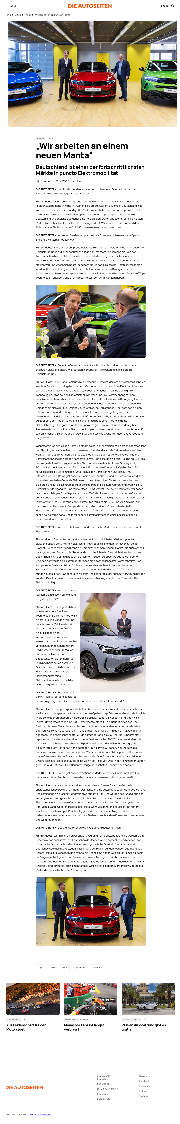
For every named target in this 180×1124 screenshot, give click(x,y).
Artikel (28, 14)
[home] (90, 5)
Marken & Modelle (131, 1020)
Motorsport (14, 1020)
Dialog (18, 14)
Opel (41, 967)
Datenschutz (103, 1098)
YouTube (143, 1095)
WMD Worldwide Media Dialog (41, 1115)
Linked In (143, 1091)
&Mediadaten (104, 1078)
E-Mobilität (97, 967)
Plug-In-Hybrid (80, 967)
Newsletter (145, 1076)
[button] (11, 6)
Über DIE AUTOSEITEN (108, 1089)
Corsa (52, 967)
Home (8, 14)
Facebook (144, 1081)
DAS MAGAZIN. (104, 1084)
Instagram (144, 1086)
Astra (64, 967)
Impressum (102, 1093)
